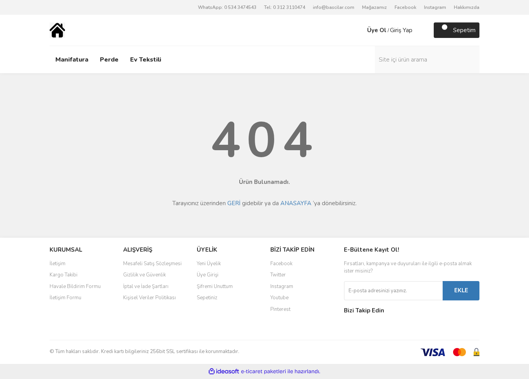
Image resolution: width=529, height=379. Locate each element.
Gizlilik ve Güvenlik (144, 274)
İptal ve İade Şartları (145, 286)
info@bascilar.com (333, 7)
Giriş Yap (401, 30)
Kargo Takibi (63, 274)
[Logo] (57, 30)
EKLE (461, 290)
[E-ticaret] (263, 371)
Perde (109, 59)
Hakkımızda (466, 7)
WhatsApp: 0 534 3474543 (227, 7)
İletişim (57, 263)
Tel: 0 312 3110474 (284, 7)
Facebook (405, 7)
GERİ (233, 203)
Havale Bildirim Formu (75, 286)
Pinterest (280, 309)
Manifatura (71, 59)
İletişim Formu (65, 297)
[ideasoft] (223, 371)
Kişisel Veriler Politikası (149, 297)
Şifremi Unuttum (215, 286)
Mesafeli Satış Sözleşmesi (152, 263)
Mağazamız (374, 7)
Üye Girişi (207, 274)
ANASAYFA (295, 203)
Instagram (435, 7)
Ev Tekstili (145, 59)
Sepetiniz (207, 297)
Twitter (278, 274)
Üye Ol (376, 30)
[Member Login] (359, 30)
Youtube (279, 297)
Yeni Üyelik (209, 263)
